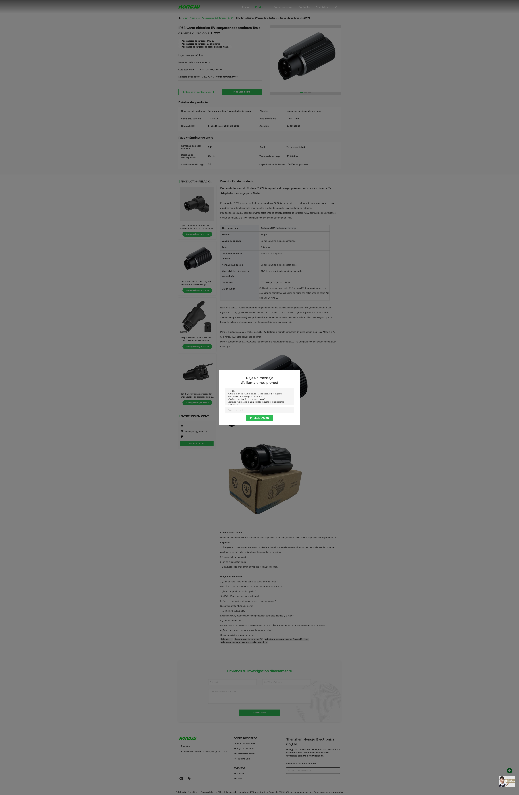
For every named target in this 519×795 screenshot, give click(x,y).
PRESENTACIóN (259, 417)
